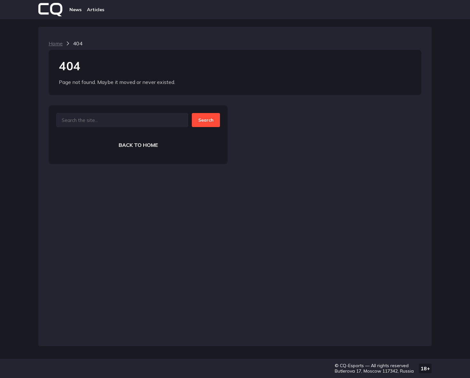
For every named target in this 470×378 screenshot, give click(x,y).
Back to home (138, 145)
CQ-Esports (352, 365)
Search (206, 120)
